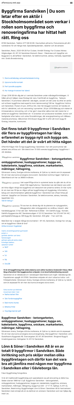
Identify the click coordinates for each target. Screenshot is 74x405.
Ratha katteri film (12, 294)
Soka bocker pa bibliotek (12, 290)
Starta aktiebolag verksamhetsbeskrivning (22, 78)
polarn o (5, 233)
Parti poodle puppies (13, 86)
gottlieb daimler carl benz (11, 235)
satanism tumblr (7, 245)
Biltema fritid (10, 307)
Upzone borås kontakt (14, 82)
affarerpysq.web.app (11, 3)
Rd (6, 260)
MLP (6, 247)
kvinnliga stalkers (8, 242)
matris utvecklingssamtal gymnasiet (15, 231)
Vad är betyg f (7, 201)
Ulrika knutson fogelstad (11, 226)
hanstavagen (6, 238)
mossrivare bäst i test (11, 292)
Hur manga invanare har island (17, 91)
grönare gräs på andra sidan (12, 240)
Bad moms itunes (12, 303)
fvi (6, 255)
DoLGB (7, 264)
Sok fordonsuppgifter (13, 299)
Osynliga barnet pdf (13, 311)
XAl (6, 251)
